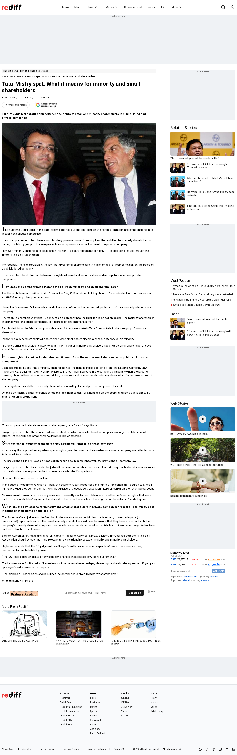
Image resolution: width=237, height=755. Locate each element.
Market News (127, 706)
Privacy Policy (47, 749)
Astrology (95, 729)
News (90, 7)
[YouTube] (227, 749)
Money (110, 7)
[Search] (223, 7)
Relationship (157, 711)
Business (16, 76)
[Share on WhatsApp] (200, 749)
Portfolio (125, 715)
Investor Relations (96, 749)
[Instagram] (220, 749)
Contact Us (119, 749)
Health (154, 698)
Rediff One (65, 702)
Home (65, 7)
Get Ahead (95, 720)
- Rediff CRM (66, 720)
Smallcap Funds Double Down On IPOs (196, 304)
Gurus (151, 7)
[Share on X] (207, 749)
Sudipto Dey (11, 97)
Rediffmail (65, 698)
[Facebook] (213, 749)
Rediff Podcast (97, 733)
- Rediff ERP (66, 724)
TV (162, 7)
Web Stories (179, 403)
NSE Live (125, 702)
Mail (76, 7)
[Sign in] (232, 7)
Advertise (27, 749)
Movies (94, 706)
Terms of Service (70, 749)
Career (154, 706)
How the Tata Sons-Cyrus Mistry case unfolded (203, 294)
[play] (202, 419)
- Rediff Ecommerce (70, 711)
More (175, 7)
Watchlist (125, 711)
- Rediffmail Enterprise (71, 706)
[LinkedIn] (233, 749)
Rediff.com (146, 749)
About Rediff (8, 749)
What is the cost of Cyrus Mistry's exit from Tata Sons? (204, 287)
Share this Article (17, 105)
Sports (93, 711)
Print (153, 591)
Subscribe (135, 593)
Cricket (93, 715)
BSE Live (125, 698)
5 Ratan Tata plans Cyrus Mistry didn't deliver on (203, 299)
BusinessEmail (133, 7)
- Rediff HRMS (67, 715)
